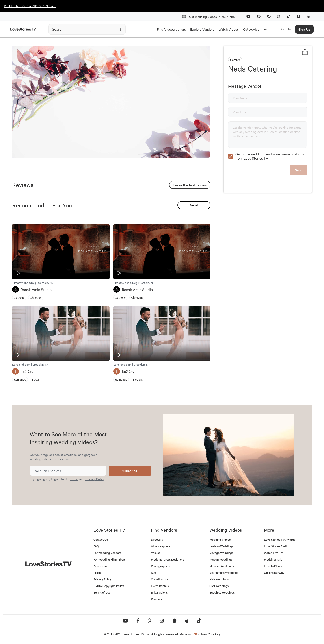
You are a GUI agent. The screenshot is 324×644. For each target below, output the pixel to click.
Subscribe (129, 470)
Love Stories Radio (276, 546)
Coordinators (159, 579)
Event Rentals (160, 586)
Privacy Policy (94, 479)
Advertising (100, 566)
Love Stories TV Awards (279, 539)
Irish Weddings (219, 579)
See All (194, 205)
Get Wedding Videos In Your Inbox (212, 16)
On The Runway (274, 572)
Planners (156, 599)
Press (97, 572)
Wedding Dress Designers (167, 559)
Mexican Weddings (221, 566)
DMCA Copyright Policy (108, 586)
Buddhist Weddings (222, 592)
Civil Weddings (219, 586)
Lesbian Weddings (221, 546)
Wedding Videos (220, 539)
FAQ (96, 546)
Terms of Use (101, 592)
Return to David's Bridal (30, 6)
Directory (157, 539)
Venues (155, 553)
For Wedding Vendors (107, 553)
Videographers (160, 546)
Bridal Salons (159, 592)
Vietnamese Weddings (223, 572)
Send (298, 170)
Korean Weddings (220, 559)
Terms (74, 479)
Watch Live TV (273, 553)
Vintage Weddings (221, 553)
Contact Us (100, 539)
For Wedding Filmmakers (109, 559)
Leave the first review (190, 184)
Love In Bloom (273, 566)
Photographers (160, 566)
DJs (153, 572)
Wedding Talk (273, 559)
